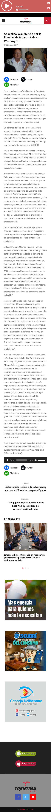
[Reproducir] (7, 460)
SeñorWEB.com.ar (26, 809)
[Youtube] (33, 797)
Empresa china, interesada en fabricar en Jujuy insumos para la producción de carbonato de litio (24, 557)
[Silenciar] (35, 460)
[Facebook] (18, 797)
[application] (25, 460)
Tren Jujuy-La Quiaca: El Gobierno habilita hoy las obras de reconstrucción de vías (25, 506)
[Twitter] (26, 797)
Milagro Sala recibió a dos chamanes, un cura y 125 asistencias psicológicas (25, 488)
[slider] (42, 459)
